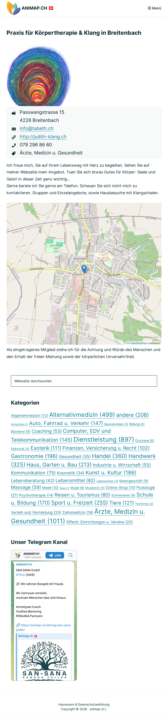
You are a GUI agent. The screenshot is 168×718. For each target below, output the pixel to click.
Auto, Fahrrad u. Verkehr (66, 423)
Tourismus (144, 503)
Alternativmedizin (82, 414)
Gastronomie (34, 456)
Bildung (137, 424)
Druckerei (144, 440)
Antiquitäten (19, 424)
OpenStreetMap (138, 343)
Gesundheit (75, 456)
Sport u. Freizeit (79, 502)
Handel (109, 456)
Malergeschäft (133, 481)
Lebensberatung (32, 480)
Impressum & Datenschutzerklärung (84, 704)
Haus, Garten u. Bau (59, 464)
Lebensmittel (75, 480)
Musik (77, 488)
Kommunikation (33, 473)
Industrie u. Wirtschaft (122, 465)
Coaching (47, 431)
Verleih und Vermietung (36, 512)
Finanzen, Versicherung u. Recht (106, 448)
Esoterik (46, 448)
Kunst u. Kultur (111, 472)
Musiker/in (95, 488)
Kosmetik (70, 473)
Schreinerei (123, 495)
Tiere (121, 503)
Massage (26, 487)
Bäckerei (21, 431)
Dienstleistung (104, 439)
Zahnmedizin (77, 512)
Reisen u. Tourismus (82, 495)
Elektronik (20, 448)
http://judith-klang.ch (43, 136)
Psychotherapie (36, 495)
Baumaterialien (116, 424)
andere (132, 415)
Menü (156, 8)
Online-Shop (120, 487)
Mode (50, 488)
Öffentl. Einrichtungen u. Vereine (99, 522)
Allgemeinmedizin (29, 415)
